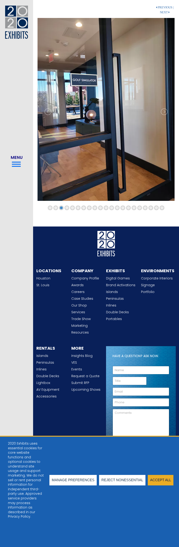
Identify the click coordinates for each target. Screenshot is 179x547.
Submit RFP (80, 382)
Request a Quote (85, 376)
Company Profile (85, 278)
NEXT (164, 12)
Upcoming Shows (85, 389)
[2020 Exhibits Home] (106, 242)
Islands (112, 291)
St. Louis (42, 285)
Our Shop (79, 305)
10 (100, 207)
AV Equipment (47, 389)
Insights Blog (82, 355)
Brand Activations (120, 285)
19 (150, 207)
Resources (80, 332)
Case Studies (82, 298)
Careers (78, 291)
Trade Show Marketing (81, 322)
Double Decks (117, 312)
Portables (114, 319)
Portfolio (148, 291)
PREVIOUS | (165, 7)
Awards (77, 285)
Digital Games (118, 278)
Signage (148, 285)
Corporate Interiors (157, 278)
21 (162, 207)
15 (128, 207)
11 (106, 207)
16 (134, 207)
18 (145, 207)
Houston (43, 278)
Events (76, 369)
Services (78, 312)
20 (156, 207)
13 (117, 207)
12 (111, 207)
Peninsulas (115, 298)
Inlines (111, 305)
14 (122, 207)
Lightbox (43, 382)
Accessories (46, 396)
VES (74, 362)
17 (139, 207)
